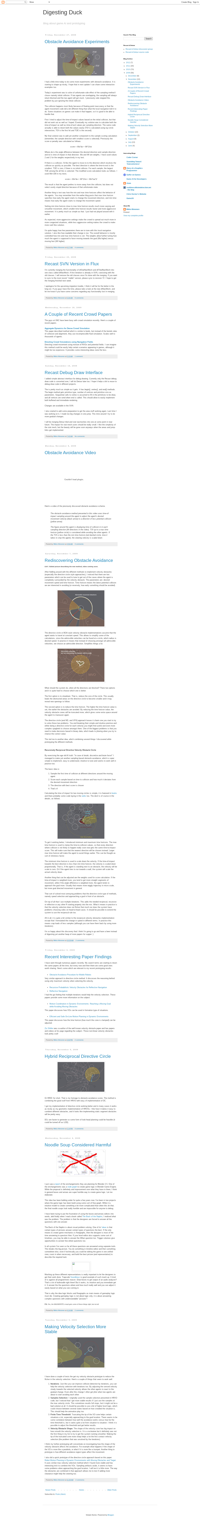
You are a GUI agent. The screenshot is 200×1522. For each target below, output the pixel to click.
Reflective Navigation (58, 991)
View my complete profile (133, 216)
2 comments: (80, 940)
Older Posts (112, 1490)
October (131, 132)
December (132, 76)
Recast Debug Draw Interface (74, 372)
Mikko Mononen (132, 209)
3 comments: (79, 1129)
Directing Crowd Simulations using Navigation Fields (69, 342)
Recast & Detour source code (137, 52)
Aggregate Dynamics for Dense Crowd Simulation (67, 328)
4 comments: (79, 247)
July (130, 142)
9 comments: (79, 298)
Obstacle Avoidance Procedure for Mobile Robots (70, 975)
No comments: (80, 436)
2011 (128, 66)
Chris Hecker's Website (136, 194)
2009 (128, 73)
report (57, 1184)
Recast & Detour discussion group (139, 49)
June (130, 146)
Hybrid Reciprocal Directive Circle (78, 1056)
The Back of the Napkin (92, 1216)
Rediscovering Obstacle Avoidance (79, 560)
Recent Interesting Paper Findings (78, 956)
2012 (128, 63)
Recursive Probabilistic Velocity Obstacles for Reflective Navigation (78, 987)
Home (81, 1490)
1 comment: (79, 356)
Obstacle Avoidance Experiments (77, 41)
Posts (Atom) (60, 1494)
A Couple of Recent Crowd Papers (78, 314)
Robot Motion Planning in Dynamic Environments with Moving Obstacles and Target (80, 1460)
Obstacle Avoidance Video (70, 452)
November (132, 79)
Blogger (111, 1515)
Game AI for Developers (137, 179)
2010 (128, 69)
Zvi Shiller (49, 1028)
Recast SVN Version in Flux (72, 263)
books (114, 793)
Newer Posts (50, 1490)
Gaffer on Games (134, 175)
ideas (104, 1227)
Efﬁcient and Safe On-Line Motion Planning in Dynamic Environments (78, 1016)
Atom (129, 183)
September (132, 135)
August (131, 139)
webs (84, 796)
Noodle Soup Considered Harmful (78, 1144)
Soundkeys (75, 1277)
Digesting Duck (62, 12)
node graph (72, 1187)
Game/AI (130, 198)
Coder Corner (132, 157)
